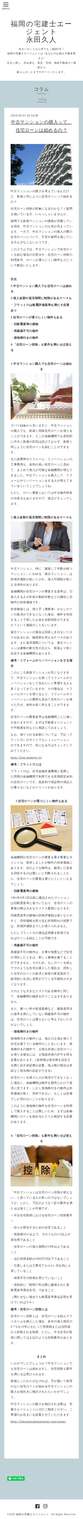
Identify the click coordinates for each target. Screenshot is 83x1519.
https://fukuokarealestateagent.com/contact (38, 1421)
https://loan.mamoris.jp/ (26, 757)
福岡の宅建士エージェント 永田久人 (41, 31)
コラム (42, 99)
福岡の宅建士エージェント (32, 1514)
